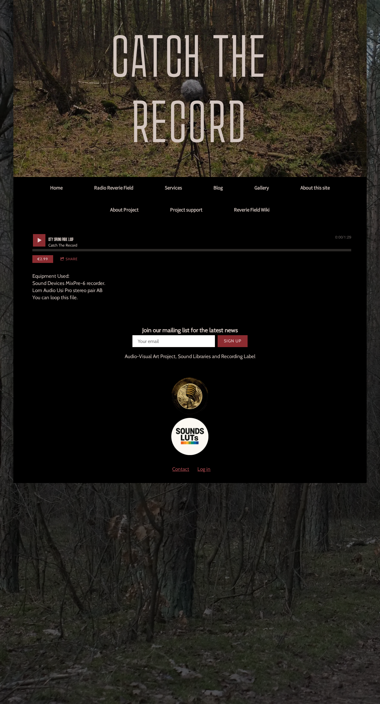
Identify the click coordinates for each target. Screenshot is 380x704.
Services (173, 187)
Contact (180, 469)
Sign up (232, 341)
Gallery (261, 187)
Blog (218, 187)
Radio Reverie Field (113, 187)
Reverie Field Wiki (252, 209)
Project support (186, 209)
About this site (315, 187)
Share (72, 259)
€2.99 (42, 259)
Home (56, 187)
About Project (124, 209)
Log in (203, 469)
